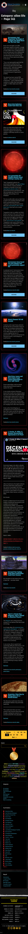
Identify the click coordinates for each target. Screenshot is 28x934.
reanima (9, 775)
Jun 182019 (5, 320)
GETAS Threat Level (14, 901)
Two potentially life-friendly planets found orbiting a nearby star (15, 177)
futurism (17, 422)
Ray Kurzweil (6, 794)
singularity (5, 776)
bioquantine (5, 766)
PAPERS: (16, 919)
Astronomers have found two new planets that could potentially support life (16, 264)
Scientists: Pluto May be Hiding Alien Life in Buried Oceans (16, 696)
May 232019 (5, 573)
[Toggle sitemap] (23, 5)
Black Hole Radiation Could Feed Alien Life (15, 105)
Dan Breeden (8, 818)
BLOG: (16, 911)
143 (21, 732)
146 (11, 735)
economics (18, 547)
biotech (16, 766)
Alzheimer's (10, 764)
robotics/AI (19, 549)
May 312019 (5, 433)
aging (5, 764)
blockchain (9, 767)
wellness (14, 778)
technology (17, 776)
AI (7, 764)
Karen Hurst (8, 828)
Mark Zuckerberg (7, 800)
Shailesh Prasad (9, 820)
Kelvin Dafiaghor (9, 826)
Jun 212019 (5, 177)
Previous (8, 732)
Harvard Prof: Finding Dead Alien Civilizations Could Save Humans (16, 574)
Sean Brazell (8, 850)
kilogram (8, 620)
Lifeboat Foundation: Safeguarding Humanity (10, 5)
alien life (13, 89)
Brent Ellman (8, 854)
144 (24, 732)
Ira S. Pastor (8, 863)
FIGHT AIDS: (7, 915)
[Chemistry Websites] (14, 754)
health (23, 769)
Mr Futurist (5, 880)
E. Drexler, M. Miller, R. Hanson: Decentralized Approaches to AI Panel (15, 433)
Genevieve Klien (9, 811)
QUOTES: (16, 921)
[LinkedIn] (14, 928)
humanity (10, 771)
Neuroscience (3, 775)
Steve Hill (7, 852)
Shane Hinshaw (9, 844)
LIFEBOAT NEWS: (18, 906)
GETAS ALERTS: (17, 909)
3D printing (5, 788)
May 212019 (5, 615)
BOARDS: (16, 913)
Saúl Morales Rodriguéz (11, 813)
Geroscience (6, 877)
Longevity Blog (6, 879)
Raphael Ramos (9, 846)
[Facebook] (9, 928)
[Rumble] (20, 928)
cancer (15, 767)
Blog (14, 11)
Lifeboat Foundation (11, 926)
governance (5, 549)
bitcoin (5, 767)
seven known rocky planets (14, 220)
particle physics (18, 670)
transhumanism (23, 776)
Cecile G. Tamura (9, 837)
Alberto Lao (9, 231)
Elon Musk (5, 795)
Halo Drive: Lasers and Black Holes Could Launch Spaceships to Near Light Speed (15, 378)
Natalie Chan (8, 848)
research (25, 775)
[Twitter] (11, 928)
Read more (14, 94)
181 (21, 735)
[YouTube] (17, 928)
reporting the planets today (10, 189)
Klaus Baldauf (8, 835)
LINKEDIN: (5, 909)
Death (24, 767)
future (14, 769)
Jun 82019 (5, 379)
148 (17, 735)
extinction (10, 769)
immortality (17, 771)
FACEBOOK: (5, 906)
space (8, 776)
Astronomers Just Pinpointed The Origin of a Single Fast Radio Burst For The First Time (16, 40)
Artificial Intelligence (22, 764)
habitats (18, 290)
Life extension (11, 773)
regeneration (21, 775)
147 (14, 735)
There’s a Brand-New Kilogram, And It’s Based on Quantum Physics (16, 616)
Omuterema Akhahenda (11, 833)
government (18, 342)
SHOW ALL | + (5, 867)
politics (6, 775)
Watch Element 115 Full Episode (15, 320)
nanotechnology (11, 549)
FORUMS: (10, 921)
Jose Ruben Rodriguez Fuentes (12, 829)
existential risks (6, 769)
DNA (4, 792)
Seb (6, 855)
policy (15, 549)
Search (25, 746)
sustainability (12, 776)
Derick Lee (7, 841)
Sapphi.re (23, 926)
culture (22, 767)
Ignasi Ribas (21, 184)
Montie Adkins (8, 861)
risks (2, 776)
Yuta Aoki (7, 839)
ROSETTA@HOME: (5, 919)
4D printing (5, 790)
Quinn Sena (9, 89)
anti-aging (15, 764)
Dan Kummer (8, 831)
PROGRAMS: (17, 917)
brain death (12, 767)
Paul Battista (9, 138)
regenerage (14, 775)
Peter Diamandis (7, 791)
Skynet (4, 798)
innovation (18, 89)
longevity (22, 773)
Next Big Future (7, 882)
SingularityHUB (6, 886)
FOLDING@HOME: (6, 917)
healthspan (5, 771)
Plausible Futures (7, 884)
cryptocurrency (19, 767)
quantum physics (6, 671)
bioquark (11, 766)
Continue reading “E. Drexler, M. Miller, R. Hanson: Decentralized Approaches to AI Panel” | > (13, 541)
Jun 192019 (5, 264)
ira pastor (4, 773)
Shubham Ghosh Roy (10, 815)
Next (13, 737)
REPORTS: (16, 915)
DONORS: (9, 913)
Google (19, 769)
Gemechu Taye (8, 824)
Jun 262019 (5, 105)
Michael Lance (9, 290)
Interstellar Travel (24, 771)
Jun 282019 (5, 40)
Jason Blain (8, 859)
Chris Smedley (8, 865)
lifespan (17, 773)
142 (18, 732)
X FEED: (6, 911)
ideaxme (12, 771)
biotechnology (22, 766)
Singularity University (8, 797)
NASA (26, 773)
